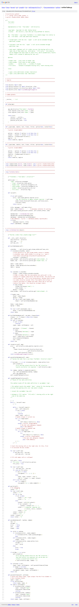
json (76, 604)
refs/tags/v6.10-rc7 (35, 7)
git (17, 7)
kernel (13, 7)
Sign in (75, 2)
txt (72, 604)
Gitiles (9, 604)
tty (26, 7)
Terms (17, 604)
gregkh (21, 7)
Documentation (49, 7)
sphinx (58, 7)
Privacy (13, 604)
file (33, 11)
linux (3, 7)
